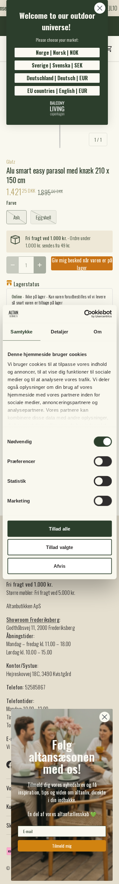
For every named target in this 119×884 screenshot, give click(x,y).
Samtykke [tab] (21, 331)
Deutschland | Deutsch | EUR (57, 78)
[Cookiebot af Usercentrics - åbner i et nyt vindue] (85, 314)
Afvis (59, 565)
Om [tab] (98, 331)
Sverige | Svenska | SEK (57, 65)
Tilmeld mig (62, 845)
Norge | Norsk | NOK (57, 52)
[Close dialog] (99, 8)
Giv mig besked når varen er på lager (82, 263)
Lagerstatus (26, 284)
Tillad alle (59, 528)
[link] (57, 109)
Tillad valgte (59, 547)
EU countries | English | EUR (57, 91)
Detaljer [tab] (59, 331)
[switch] (103, 461)
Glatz (10, 161)
